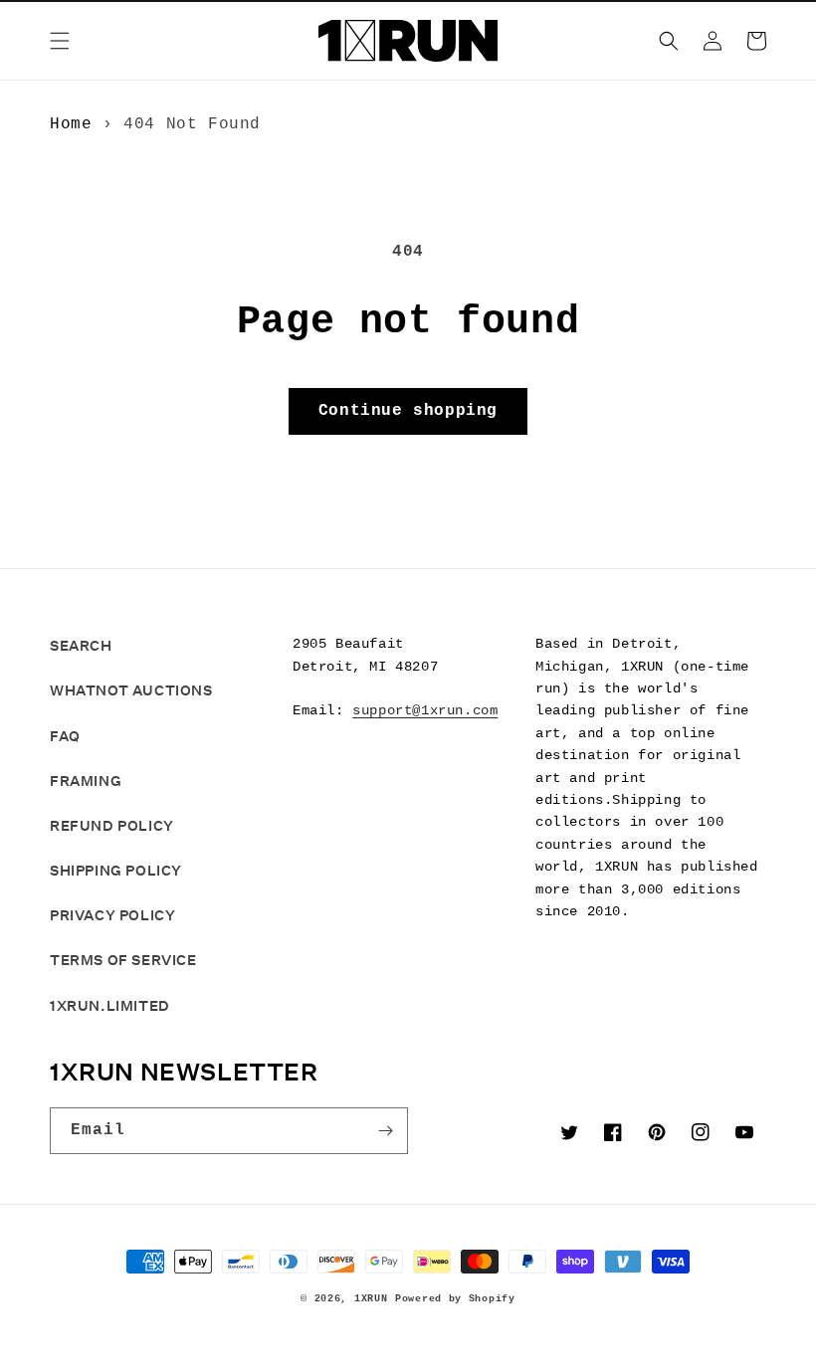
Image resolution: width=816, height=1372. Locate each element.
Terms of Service (123, 960)
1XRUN (371, 1298)
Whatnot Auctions (131, 690)
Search (81, 646)
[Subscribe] (385, 1130)
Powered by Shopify (455, 1298)
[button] (60, 41)
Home (71, 124)
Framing (85, 781)
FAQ (65, 736)
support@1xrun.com (425, 710)
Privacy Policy (112, 915)
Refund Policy (112, 826)
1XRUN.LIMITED (110, 1006)
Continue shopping (408, 411)
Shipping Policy (116, 871)
